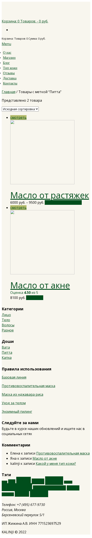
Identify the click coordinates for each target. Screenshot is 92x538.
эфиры (39, 493)
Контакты (10, 83)
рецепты (8, 494)
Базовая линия (14, 377)
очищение (17, 487)
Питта (7, 352)
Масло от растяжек (49, 195)
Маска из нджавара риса (22, 394)
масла (54, 480)
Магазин (9, 57)
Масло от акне (40, 285)
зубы (4, 482)
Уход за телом (14, 403)
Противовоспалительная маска (28, 385)
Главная (8, 91)
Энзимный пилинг (17, 411)
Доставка (9, 78)
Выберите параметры (63, 202)
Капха (7, 357)
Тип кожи (10, 68)
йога (11, 481)
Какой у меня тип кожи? (56, 463)
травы (22, 493)
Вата (6, 347)
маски (38, 481)
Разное (8, 330)
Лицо (6, 314)
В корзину (34, 297)
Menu (6, 44)
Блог (6, 63)
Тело (6, 320)
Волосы (8, 325)
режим (73, 487)
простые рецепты (49, 487)
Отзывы (9, 73)
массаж (68, 482)
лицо (23, 481)
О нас (7, 52)
